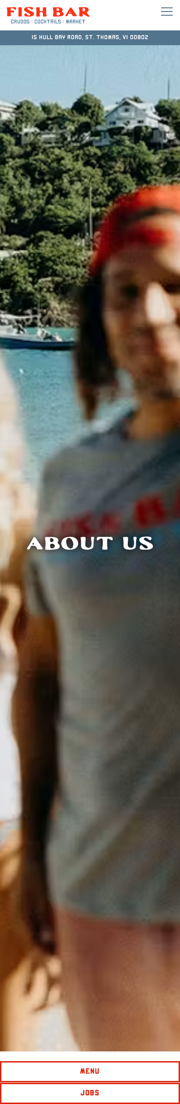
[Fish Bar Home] (48, 15)
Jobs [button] (90, 1093)
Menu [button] (90, 1071)
